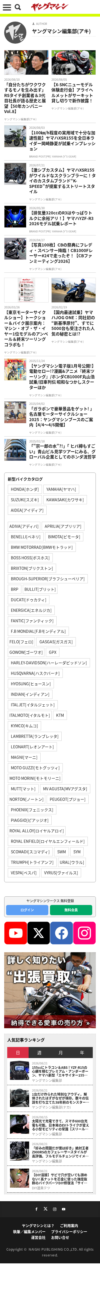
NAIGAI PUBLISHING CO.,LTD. (54, 1249)
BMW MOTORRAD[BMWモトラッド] (42, 547)
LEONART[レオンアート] (32, 746)
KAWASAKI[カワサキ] (65, 499)
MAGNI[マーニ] (24, 757)
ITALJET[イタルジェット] (33, 704)
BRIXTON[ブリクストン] (32, 568)
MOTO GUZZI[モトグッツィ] (35, 767)
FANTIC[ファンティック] (32, 620)
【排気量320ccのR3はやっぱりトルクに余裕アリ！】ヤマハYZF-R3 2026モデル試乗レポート (61, 218)
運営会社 (38, 1237)
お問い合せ (60, 1237)
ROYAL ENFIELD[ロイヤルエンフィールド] (48, 841)
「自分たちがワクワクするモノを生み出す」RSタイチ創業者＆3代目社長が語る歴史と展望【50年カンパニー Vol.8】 (25, 98)
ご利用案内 (69, 1225)
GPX (52, 652)
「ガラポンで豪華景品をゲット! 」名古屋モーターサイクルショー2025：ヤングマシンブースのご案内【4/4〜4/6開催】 (61, 416)
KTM (60, 715)
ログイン (27, 909)
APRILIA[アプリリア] (63, 526)
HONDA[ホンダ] (25, 489)
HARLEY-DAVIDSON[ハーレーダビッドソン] (49, 662)
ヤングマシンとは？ (38, 1225)
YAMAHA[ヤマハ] (61, 489)
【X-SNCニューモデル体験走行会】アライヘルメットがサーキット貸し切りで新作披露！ (72, 92)
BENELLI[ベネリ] (26, 536)
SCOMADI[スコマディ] (30, 851)
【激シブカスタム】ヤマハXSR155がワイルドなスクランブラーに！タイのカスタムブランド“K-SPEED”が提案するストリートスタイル (62, 180)
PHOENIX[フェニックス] (32, 809)
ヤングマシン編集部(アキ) (20, 119)
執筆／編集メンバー (29, 1231)
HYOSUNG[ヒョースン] (31, 683)
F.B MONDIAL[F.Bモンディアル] (38, 631)
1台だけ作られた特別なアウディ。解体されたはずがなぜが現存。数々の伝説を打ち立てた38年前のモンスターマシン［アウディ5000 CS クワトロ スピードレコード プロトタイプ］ (60, 1098)
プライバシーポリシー (69, 1231)
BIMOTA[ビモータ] (64, 536)
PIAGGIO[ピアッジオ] (30, 820)
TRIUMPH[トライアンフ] (32, 862)
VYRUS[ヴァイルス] (61, 872)
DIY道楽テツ (41, 1188)
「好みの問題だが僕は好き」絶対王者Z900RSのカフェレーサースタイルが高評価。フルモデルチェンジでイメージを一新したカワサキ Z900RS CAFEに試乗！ (60, 1152)
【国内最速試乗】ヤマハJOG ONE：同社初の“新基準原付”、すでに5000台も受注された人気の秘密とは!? (73, 323)
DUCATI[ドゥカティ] (28, 599)
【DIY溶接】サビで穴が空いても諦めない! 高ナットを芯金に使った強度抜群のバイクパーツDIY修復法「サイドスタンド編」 (59, 1179)
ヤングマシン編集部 (47, 1080)
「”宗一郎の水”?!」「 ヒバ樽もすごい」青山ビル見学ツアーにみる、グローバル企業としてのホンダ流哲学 (62, 451)
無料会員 (71, 909)
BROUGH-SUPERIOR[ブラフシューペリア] (48, 578)
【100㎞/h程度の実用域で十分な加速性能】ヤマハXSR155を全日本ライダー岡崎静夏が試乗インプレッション (62, 140)
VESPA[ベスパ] (24, 872)
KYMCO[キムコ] (24, 725)
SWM (61, 851)
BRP (14, 589)
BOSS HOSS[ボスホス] (30, 557)
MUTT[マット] (23, 788)
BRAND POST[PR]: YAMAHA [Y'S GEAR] (52, 156)
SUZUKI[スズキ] (25, 499)
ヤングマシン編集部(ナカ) (51, 1107)
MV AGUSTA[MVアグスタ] (65, 788)
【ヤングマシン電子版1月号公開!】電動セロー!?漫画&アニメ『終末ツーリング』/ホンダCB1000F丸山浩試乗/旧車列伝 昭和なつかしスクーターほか (62, 376)
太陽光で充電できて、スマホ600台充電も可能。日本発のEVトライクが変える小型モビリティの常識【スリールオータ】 (60, 1125)
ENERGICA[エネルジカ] (31, 610)
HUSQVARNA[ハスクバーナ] (35, 673)
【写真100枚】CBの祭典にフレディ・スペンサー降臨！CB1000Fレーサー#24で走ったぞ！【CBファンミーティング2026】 (61, 253)
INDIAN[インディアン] (30, 694)
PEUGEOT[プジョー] (68, 799)
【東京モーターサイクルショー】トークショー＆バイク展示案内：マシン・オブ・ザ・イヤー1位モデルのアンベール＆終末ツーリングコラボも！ (26, 328)
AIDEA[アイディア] (27, 510)
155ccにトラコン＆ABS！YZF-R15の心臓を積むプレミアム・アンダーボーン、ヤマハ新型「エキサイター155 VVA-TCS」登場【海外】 (60, 1071)
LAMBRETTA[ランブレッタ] (35, 736)
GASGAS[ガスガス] (56, 641)
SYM (77, 851)
